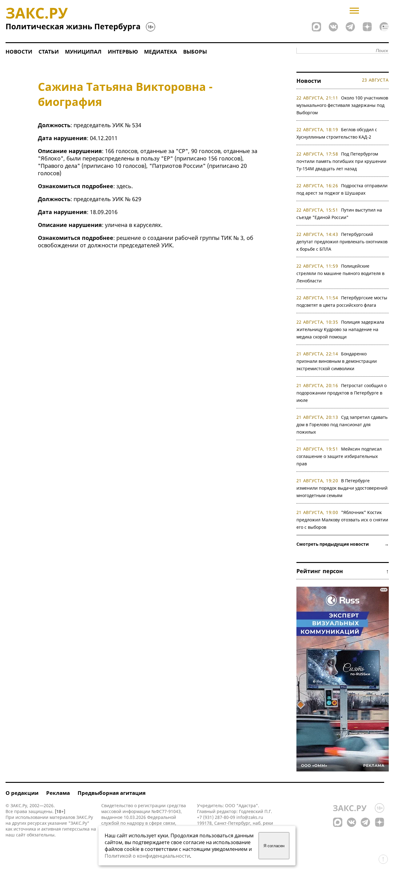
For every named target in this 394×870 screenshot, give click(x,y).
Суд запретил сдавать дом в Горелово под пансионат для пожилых (342, 424)
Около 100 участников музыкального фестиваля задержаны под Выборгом (342, 105)
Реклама (58, 792)
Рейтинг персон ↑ (342, 571)
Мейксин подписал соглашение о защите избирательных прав (339, 456)
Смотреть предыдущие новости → (342, 544)
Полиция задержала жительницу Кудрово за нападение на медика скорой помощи (340, 329)
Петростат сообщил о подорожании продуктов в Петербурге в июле (341, 392)
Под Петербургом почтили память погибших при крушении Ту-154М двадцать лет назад (341, 161)
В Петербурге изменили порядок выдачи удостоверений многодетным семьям (342, 488)
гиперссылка (76, 829)
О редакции (22, 792)
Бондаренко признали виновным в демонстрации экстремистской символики (336, 361)
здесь (123, 186)
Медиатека (160, 51)
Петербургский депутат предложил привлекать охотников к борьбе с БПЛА (342, 241)
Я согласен (273, 846)
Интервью (123, 51)
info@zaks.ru (249, 817)
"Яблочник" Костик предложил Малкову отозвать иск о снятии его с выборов (342, 519)
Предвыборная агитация (112, 792)
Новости (19, 51)
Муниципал (83, 51)
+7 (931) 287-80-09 (216, 817)
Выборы (195, 51)
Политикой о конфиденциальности (147, 855)
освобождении (58, 245)
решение (128, 237)
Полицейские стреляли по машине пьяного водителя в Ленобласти (340, 273)
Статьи (48, 51)
